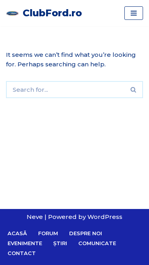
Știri (60, 243)
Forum (48, 233)
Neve (35, 217)
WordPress (104, 217)
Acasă (17, 233)
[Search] (133, 89)
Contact (22, 253)
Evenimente (25, 243)
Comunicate (97, 243)
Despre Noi (85, 233)
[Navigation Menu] (133, 13)
